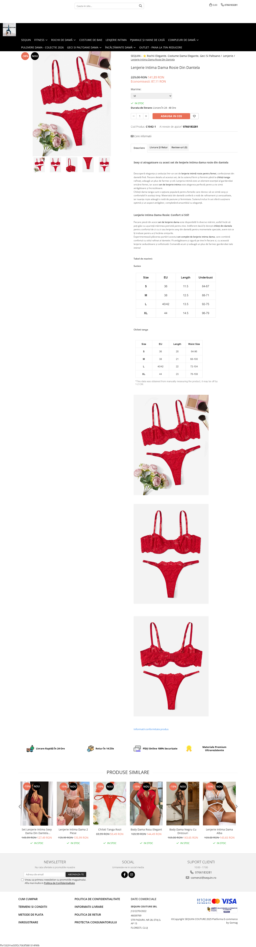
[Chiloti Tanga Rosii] (109, 803)
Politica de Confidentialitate (59, 883)
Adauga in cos (171, 116)
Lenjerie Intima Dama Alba (219, 831)
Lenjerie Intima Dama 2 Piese (73, 831)
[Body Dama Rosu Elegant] (146, 803)
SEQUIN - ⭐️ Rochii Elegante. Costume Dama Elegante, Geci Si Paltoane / (176, 56)
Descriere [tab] (139, 148)
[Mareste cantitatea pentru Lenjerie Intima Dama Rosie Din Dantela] (146, 116)
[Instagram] (131, 874)
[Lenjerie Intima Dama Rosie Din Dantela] (71, 103)
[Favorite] (194, 116)
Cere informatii (142, 136)
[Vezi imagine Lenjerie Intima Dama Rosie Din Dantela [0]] (39, 164)
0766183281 (203, 872)
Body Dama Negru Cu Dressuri (182, 831)
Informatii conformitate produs (151, 729)
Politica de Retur (88, 914)
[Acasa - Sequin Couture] (21, 29)
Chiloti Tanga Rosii (109, 829)
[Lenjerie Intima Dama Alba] (219, 803)
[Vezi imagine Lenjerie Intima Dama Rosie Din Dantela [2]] (72, 164)
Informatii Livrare (89, 907)
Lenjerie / (229, 56)
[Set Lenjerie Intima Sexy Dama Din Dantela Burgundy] (36, 804)
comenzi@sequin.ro (203, 877)
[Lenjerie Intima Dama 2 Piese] (73, 803)
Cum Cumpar (28, 899)
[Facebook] (124, 874)
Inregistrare (28, 922)
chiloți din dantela (223, 225)
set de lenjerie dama (168, 222)
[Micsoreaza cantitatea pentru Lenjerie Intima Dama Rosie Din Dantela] (133, 116)
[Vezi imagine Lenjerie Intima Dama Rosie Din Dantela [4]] (104, 164)
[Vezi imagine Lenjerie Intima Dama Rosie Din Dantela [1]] (55, 164)
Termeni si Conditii (32, 907)
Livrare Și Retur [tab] (159, 147)
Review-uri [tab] (179, 147)
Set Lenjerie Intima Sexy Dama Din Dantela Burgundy (37, 831)
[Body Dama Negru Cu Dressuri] (182, 803)
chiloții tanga (223, 177)
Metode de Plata (30, 914)
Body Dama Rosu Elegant (146, 829)
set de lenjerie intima (170, 184)
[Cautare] (140, 6)
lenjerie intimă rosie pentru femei (198, 173)
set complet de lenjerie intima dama (196, 236)
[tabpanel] (71, 103)
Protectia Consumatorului (96, 922)
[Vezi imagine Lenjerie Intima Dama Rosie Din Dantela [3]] (88, 164)
